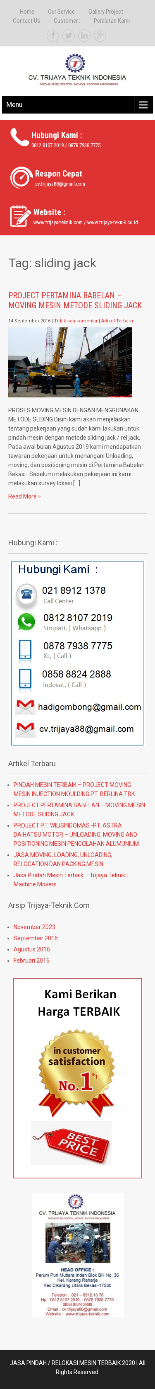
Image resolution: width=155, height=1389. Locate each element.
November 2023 (34, 927)
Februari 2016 (32, 960)
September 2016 (36, 938)
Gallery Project (105, 11)
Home (27, 11)
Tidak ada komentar (76, 321)
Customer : (67, 20)
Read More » (24, 496)
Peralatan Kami (112, 20)
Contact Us (26, 20)
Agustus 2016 (32, 949)
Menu (14, 105)
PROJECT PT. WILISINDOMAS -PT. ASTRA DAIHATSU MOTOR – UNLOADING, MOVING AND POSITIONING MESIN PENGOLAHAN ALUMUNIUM (76, 834)
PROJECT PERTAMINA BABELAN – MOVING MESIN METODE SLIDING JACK (75, 300)
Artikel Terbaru (117, 321)
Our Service (61, 11)
